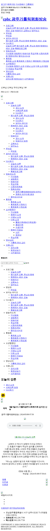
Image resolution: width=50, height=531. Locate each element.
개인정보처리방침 (17, 508)
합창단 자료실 (17, 230)
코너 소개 (20, 108)
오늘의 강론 (11, 28)
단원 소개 (39, 66)
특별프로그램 (21, 48)
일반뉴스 (35, 31)
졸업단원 (19, 225)
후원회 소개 (11, 61)
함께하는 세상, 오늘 (38, 41)
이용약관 (5, 508)
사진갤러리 (29, 79)
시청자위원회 (16, 187)
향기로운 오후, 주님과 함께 (28, 28)
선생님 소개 (30, 66)
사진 (17, 232)
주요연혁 (34, 54)
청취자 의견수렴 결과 (25, 194)
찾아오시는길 (24, 56)
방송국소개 (11, 51)
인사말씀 (10, 54)
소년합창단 (11, 64)
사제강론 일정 (22, 110)
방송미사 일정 (22, 141)
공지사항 (10, 79)
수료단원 (19, 227)
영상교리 (10, 71)
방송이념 (26, 54)
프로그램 (10, 26)
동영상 (18, 235)
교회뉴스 (27, 31)
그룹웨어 (29, 4)
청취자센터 (13, 56)
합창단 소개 (19, 66)
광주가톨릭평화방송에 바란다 (28, 192)
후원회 (9, 59)
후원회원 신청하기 (25, 61)
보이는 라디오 (12, 38)
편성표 (9, 33)
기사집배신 (20, 4)
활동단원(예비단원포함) (26, 222)
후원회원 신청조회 (41, 61)
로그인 (4, 4)
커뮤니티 (10, 76)
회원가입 (11, 4)
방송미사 (19, 31)
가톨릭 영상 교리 (13, 74)
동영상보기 (19, 79)
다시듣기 (10, 43)
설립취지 (18, 54)
